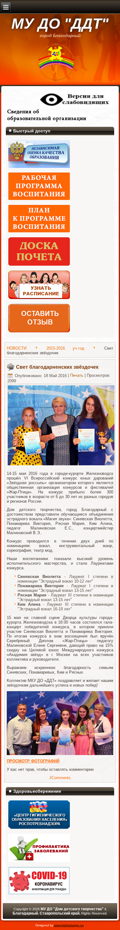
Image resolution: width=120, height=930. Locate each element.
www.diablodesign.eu (69, 925)
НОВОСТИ (16, 348)
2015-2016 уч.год (65, 348)
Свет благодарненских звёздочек (57, 367)
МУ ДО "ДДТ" (60, 23)
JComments (60, 777)
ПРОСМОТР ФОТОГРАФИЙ (33, 761)
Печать (76, 375)
